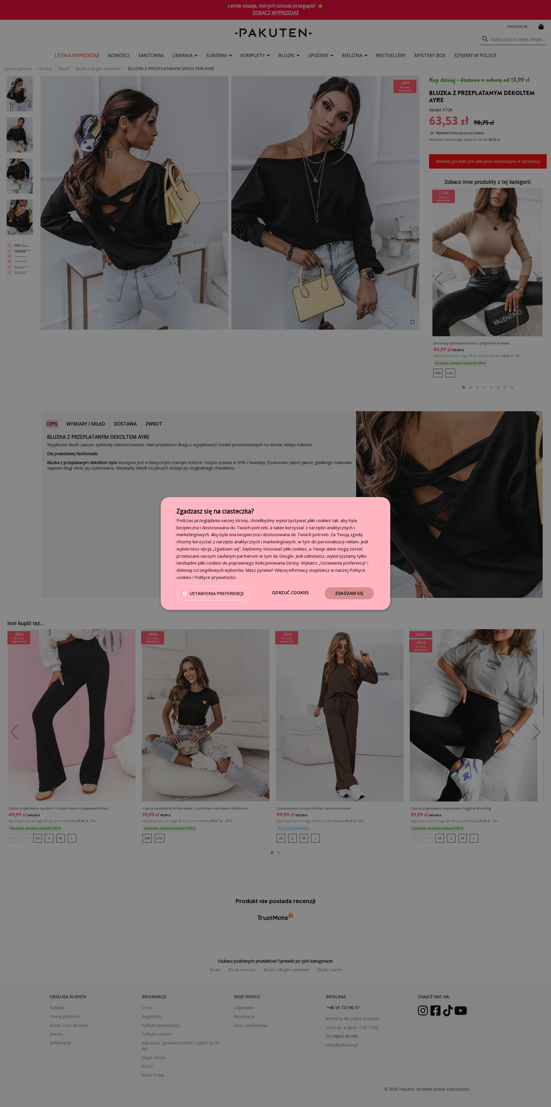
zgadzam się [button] (349, 593)
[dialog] (275, 553)
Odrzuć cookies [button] (290, 592)
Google (286, 556)
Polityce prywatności (215, 577)
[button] (213, 593)
